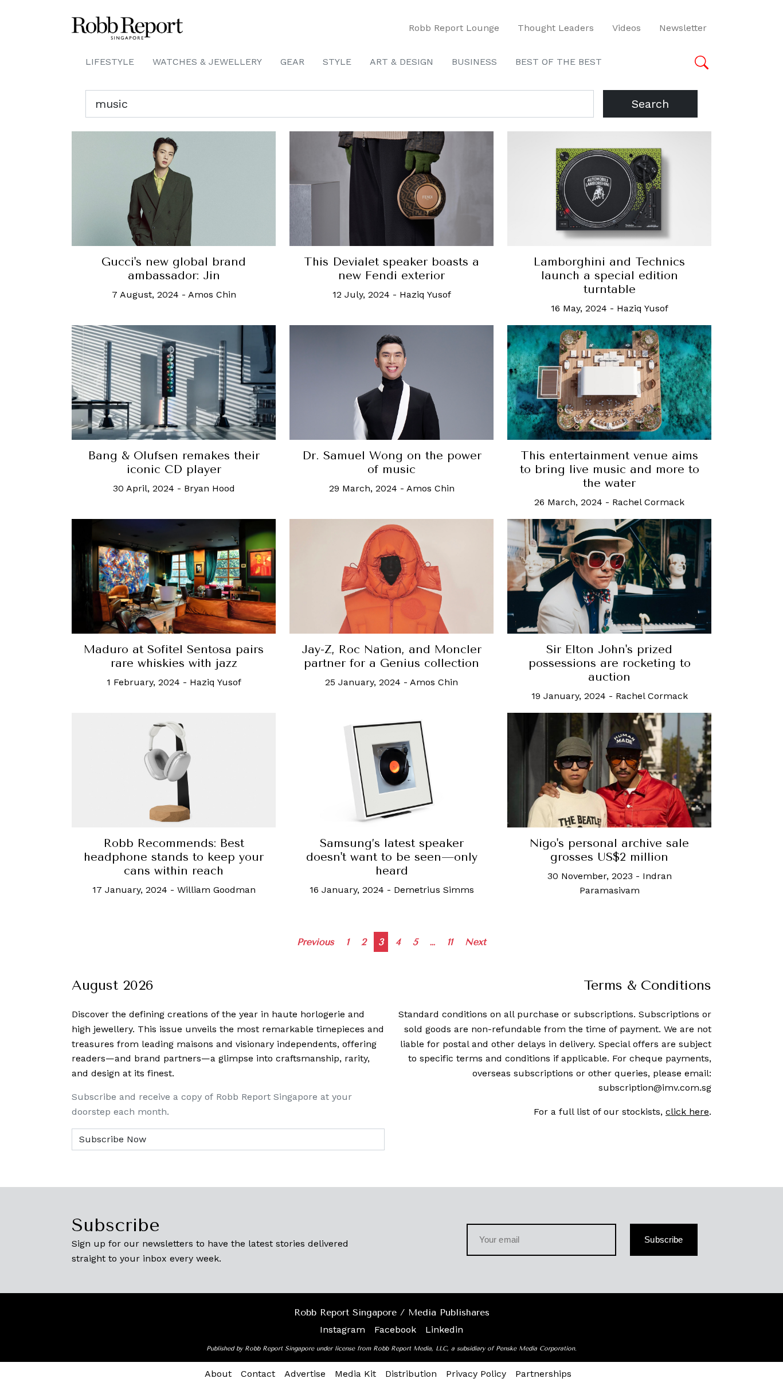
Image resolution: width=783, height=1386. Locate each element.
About (218, 1373)
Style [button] (337, 61)
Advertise (305, 1373)
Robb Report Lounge (454, 27)
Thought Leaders (556, 27)
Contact (258, 1373)
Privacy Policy (476, 1373)
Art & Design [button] (401, 61)
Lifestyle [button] (109, 61)
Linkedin (444, 1329)
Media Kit (355, 1373)
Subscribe (663, 1239)
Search (650, 104)
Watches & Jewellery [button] (207, 61)
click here (687, 1111)
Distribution (411, 1373)
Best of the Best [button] (558, 61)
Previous (315, 941)
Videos (626, 27)
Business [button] (474, 61)
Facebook (395, 1329)
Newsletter (683, 27)
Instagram (342, 1329)
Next (475, 941)
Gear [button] (292, 61)
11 (450, 941)
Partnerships (543, 1373)
